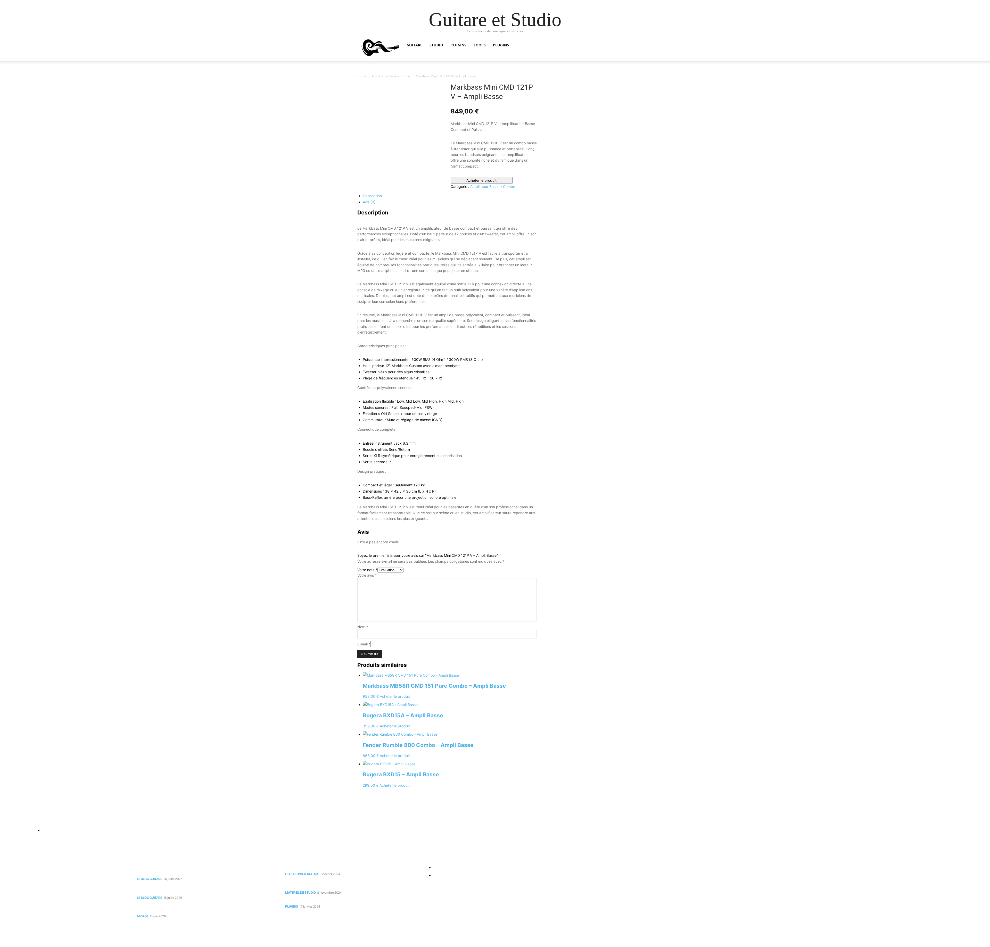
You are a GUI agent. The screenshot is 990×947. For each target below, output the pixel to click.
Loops (480, 45)
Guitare (414, 45)
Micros (142, 916)
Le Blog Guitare (149, 879)
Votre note (367, 570)
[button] (626, 45)
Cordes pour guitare (302, 874)
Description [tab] (372, 196)
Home (361, 76)
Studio (436, 45)
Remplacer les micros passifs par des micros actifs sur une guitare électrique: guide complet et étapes (202, 907)
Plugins (458, 45)
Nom (362, 627)
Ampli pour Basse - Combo (391, 76)
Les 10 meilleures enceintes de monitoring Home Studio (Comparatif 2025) (352, 884)
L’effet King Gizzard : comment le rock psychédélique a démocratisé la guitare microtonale (203, 889)
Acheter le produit (481, 180)
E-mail (363, 644)
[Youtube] (15, 818)
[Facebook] (5, 818)
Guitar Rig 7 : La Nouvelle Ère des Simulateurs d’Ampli (337, 900)
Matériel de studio (300, 892)
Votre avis (367, 575)
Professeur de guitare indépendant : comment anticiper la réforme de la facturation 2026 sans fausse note (205, 870)
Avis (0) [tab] (369, 202)
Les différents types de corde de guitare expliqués (334, 867)
